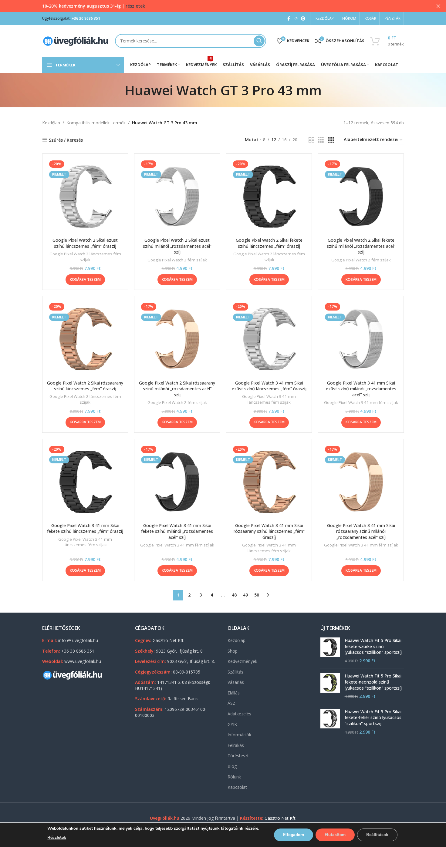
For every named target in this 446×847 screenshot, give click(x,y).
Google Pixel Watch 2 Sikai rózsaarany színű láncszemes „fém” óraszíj (85, 386)
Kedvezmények (242, 661)
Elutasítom (335, 835)
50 (256, 595)
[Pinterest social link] (303, 19)
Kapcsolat (237, 787)
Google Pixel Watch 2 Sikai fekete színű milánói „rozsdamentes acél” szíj (361, 246)
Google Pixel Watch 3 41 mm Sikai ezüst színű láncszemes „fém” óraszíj (269, 386)
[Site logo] (75, 40)
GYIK (232, 724)
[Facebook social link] (289, 19)
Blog (232, 766)
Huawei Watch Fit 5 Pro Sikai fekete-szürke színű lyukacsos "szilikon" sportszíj (373, 646)
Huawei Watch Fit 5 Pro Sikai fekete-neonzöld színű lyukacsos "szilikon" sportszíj (373, 682)
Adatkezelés (239, 714)
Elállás (234, 693)
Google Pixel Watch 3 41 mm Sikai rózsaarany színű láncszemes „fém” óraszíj (269, 531)
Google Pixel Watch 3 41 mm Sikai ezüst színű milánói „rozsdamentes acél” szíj (361, 389)
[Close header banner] (438, 6)
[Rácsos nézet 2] (311, 140)
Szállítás (235, 672)
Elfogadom (293, 835)
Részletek (56, 837)
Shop (233, 651)
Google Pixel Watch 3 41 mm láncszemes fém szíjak (269, 399)
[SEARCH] (259, 40)
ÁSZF (233, 703)
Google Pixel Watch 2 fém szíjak (177, 260)
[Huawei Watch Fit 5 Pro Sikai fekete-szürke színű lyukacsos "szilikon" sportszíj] (330, 650)
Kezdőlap (51, 123)
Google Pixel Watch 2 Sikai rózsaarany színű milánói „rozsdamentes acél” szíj (177, 389)
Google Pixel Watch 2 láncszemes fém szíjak (85, 256)
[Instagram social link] (295, 19)
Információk (239, 735)
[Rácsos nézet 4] (331, 140)
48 (234, 595)
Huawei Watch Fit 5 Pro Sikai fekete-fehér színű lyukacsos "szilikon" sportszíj (373, 717)
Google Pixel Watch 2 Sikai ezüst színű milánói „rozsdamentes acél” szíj (177, 246)
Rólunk (234, 777)
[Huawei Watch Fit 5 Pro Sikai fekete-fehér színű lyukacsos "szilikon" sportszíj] (330, 722)
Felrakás (236, 745)
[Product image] (85, 196)
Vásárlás (236, 682)
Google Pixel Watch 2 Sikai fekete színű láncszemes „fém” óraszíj (269, 243)
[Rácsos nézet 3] (321, 140)
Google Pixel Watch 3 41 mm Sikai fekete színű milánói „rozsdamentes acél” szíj (177, 531)
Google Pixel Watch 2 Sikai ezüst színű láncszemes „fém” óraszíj (85, 243)
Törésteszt (238, 755)
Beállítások (377, 835)
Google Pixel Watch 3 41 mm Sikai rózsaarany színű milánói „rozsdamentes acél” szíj (361, 531)
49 (245, 595)
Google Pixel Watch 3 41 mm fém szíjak (361, 402)
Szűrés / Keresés (66, 140)
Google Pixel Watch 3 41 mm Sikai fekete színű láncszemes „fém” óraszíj (85, 528)
